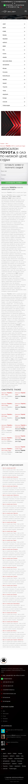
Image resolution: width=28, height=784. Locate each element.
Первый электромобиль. (12, 742)
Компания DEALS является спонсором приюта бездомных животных (16, 736)
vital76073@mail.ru (8, 1)
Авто (3, 711)
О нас (4, 716)
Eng (18, 7)
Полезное (5, 718)
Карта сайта (13, 781)
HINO (4, 46)
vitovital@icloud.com (20, 1)
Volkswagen (6, 105)
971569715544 (9, 5)
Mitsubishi (6, 64)
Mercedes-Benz (7, 61)
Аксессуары (5, 713)
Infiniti (5, 42)
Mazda (5, 57)
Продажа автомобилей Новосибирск (14, 779)
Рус (21, 7)
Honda (4, 35)
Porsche (5, 72)
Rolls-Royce (6, 75)
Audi (4, 24)
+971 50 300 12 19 (12, 7)
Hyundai (5, 38)
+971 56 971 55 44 (19, 5)
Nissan (4, 68)
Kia (4, 50)
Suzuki (5, 83)
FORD (4, 31)
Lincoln (5, 101)
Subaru (5, 79)
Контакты (4, 721)
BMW (4, 27)
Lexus (4, 53)
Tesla (4, 90)
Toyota (5, 87)
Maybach (5, 94)
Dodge (5, 98)
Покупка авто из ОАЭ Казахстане (14, 729)
